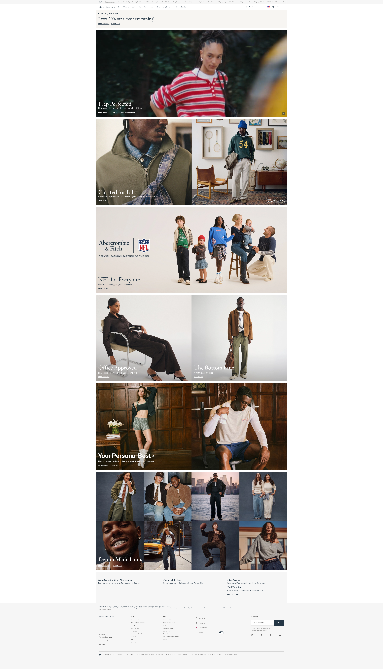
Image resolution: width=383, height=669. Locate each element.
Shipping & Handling (168, 628)
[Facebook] (261, 635)
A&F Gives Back (135, 628)
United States (203, 627)
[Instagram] (252, 635)
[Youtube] (280, 635)
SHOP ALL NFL (103, 288)
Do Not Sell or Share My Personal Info (210, 654)
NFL (140, 7)
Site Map (194, 654)
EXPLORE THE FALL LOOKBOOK (124, 112)
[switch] (196, 632)
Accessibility (134, 631)
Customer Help (167, 620)
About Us (183, 7)
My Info (165, 639)
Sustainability (135, 642)
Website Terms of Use (157, 654)
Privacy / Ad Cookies (108, 654)
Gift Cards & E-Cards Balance (171, 636)
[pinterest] (271, 635)
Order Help (166, 625)
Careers (133, 625)
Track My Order (167, 633)
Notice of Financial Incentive (259, 630)
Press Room (134, 639)
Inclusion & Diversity (136, 633)
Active (152, 7)
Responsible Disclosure (231, 654)
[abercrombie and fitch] (107, 7)
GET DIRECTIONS (233, 594)
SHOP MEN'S (115, 24)
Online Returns (167, 631)
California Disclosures (137, 645)
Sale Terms (120, 654)
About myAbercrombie (169, 622)
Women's (126, 7)
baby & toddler (167, 7)
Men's (133, 7)
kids (158, 7)
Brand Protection (136, 620)
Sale (176, 7)
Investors (133, 636)
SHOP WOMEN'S (103, 24)
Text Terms (130, 654)
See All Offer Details (105, 609)
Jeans (145, 7)
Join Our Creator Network (138, 622)
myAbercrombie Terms (142, 654)
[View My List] (273, 7)
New (119, 7)
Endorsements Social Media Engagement (177, 654)
